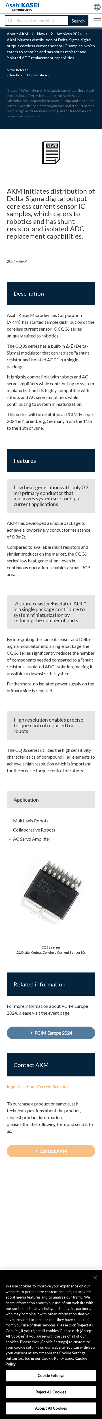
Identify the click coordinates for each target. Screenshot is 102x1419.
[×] (95, 1277)
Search (78, 20)
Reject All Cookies (51, 1392)
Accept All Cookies (51, 1408)
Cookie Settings (51, 1375)
